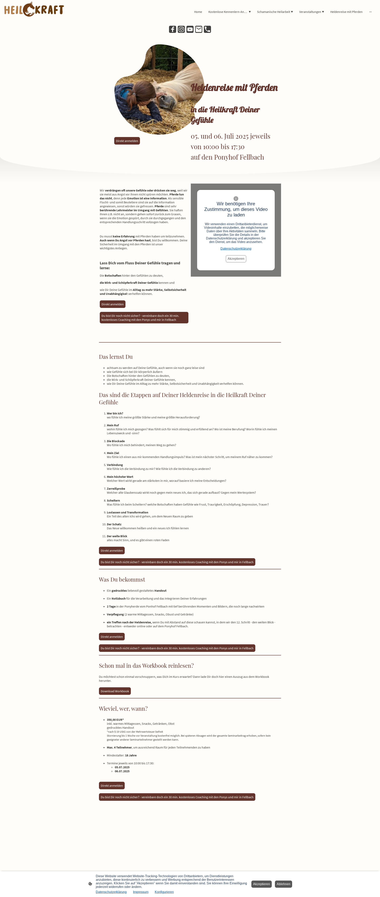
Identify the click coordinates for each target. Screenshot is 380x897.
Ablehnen (283, 884)
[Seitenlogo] (34, 12)
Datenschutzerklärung (235, 248)
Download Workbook (115, 691)
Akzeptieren (236, 258)
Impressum (140, 892)
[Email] (198, 29)
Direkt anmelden (113, 304)
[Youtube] (190, 29)
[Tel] (207, 29)
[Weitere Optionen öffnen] (370, 11)
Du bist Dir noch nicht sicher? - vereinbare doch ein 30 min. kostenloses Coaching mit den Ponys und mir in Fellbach (140, 318)
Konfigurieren (164, 892)
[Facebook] (172, 29)
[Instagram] (181, 29)
